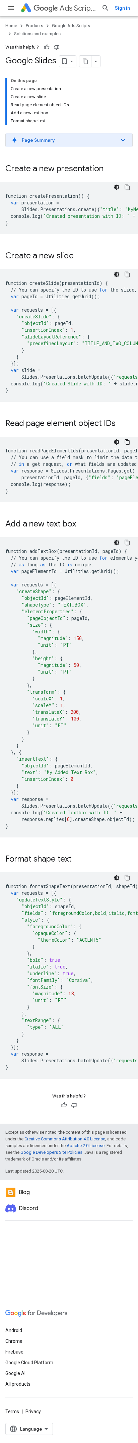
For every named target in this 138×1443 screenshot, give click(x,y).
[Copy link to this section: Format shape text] (78, 860)
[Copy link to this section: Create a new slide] (80, 256)
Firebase (14, 1352)
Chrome (13, 1341)
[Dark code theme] (116, 187)
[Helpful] (47, 47)
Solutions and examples (37, 33)
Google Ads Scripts (71, 25)
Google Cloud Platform (29, 1362)
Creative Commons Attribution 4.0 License (64, 1138)
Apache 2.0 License (86, 1145)
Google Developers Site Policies (51, 1152)
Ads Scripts (78, 8)
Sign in (122, 8)
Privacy (33, 1411)
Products (34, 25)
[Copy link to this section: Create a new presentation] (110, 169)
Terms (12, 1411)
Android (13, 1330)
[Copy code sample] (127, 187)
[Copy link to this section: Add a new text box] (82, 524)
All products (17, 1384)
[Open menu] (10, 8)
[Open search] (105, 8)
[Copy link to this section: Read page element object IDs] (122, 424)
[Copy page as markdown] (85, 61)
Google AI (15, 1373)
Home (11, 25)
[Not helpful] (57, 47)
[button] (69, 140)
